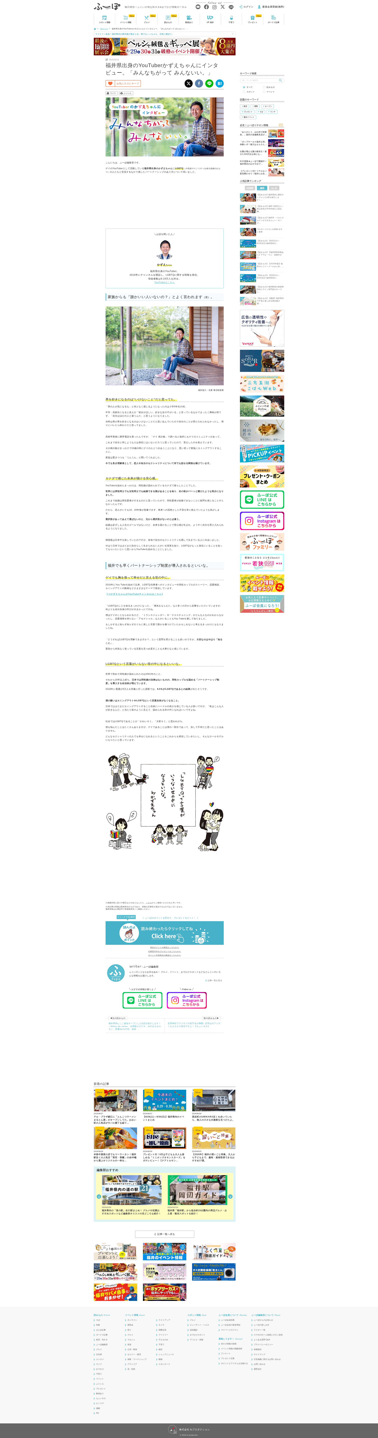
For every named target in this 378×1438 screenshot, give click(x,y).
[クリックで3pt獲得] (165, 933)
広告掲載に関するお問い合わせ (267, 1359)
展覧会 (130, 1325)
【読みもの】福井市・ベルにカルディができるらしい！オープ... (270, 220)
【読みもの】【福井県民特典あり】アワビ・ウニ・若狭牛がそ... (270, 255)
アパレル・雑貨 (196, 1340)
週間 (262, 188)
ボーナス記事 (273, 22)
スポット (104, 22)
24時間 (250, 188)
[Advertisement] (165, 201)
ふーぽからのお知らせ (263, 1320)
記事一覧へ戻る (166, 1234)
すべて (250, 87)
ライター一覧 (259, 1330)
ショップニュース (166, 1354)
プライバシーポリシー (263, 1344)
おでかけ (100, 1369)
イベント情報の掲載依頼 (231, 1349)
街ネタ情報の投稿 (228, 1344)
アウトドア (132, 1364)
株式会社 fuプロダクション (194, 1429)
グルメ (147, 22)
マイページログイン (229, 1330)
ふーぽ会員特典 (227, 1320)
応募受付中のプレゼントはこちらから (164, 951)
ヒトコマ (100, 1403)
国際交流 (162, 1330)
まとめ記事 (101, 1330)
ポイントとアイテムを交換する (234, 1363)
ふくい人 (128, 93)
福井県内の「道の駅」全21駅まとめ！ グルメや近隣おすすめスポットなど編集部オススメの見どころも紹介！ (131, 1212)
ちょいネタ (101, 1398)
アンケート (226, 1353)
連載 (98, 1408)
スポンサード (164, 1364)
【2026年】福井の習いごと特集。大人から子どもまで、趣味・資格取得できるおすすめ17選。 (213, 1157)
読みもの (168, 22)
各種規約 (257, 1349)
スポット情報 (197, 1315)
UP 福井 (210, 22)
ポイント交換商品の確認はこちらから (164, 955)
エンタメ (100, 1359)
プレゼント (252, 22)
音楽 (129, 1344)
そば (98, 1320)
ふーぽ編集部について (265, 1315)
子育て (231, 22)
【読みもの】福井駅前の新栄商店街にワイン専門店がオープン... (270, 289)
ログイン (248, 6)
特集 (98, 1325)
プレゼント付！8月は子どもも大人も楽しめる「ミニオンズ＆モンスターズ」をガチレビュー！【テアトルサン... (164, 1157)
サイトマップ (259, 1354)
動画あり (189, 22)
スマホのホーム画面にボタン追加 (268, 1335)
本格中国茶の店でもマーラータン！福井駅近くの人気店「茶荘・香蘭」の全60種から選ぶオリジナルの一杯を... (115, 1157)
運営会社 (257, 1369)
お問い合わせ (259, 1364)
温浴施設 (194, 1330)
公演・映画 (132, 1349)
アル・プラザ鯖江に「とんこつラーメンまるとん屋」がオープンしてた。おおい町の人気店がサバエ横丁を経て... (115, 1119)
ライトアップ (164, 1320)
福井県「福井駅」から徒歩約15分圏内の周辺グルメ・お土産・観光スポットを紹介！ (197, 1212)
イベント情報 (135, 1315)
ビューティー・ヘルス (199, 1325)
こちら (149, 903)
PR (97, 1413)
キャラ (161, 1325)
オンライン (132, 1320)
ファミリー (163, 1335)
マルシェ (131, 1340)
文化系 (99, 1354)
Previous (99, 1196)
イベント (125, 22)
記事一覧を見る (215, 980)
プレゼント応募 (227, 1358)
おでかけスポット (197, 1335)
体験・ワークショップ (137, 1359)
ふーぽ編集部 (102, 1344)
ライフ (113, 93)
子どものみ (163, 1340)
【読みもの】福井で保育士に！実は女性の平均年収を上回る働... (270, 209)
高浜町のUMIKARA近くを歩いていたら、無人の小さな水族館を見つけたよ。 (213, 1118)
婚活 (160, 1349)
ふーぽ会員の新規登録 (230, 1325)
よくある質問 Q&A (262, 1340)
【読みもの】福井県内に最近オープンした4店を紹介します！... (270, 197)
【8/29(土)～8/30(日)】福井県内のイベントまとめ (163, 1118)
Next (230, 1196)
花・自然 (131, 1369)
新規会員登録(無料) (273, 6)
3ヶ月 (274, 188)
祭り (129, 1330)
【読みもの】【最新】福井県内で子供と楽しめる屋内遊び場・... (270, 301)
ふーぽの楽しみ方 (261, 1325)
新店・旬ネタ (102, 1340)
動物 (160, 1359)
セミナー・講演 (134, 1354)
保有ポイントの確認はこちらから (164, 947)
